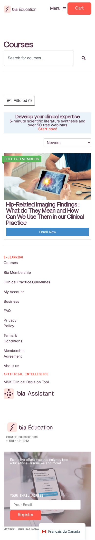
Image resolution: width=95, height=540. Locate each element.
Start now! (47, 129)
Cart (79, 8)
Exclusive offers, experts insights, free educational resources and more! (39, 461)
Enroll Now (47, 232)
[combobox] (39, 58)
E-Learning (13, 257)
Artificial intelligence (26, 374)
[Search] (83, 58)
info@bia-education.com (22, 437)
